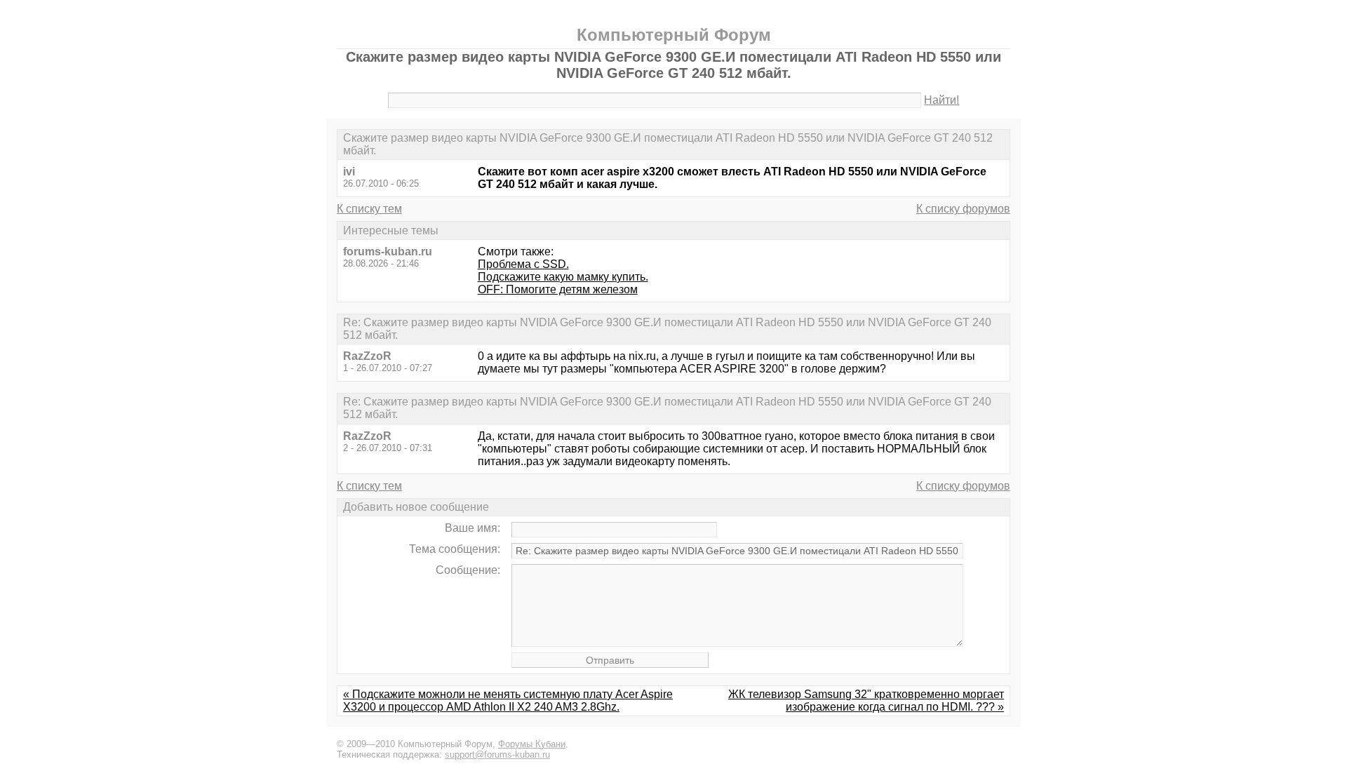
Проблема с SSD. (523, 264)
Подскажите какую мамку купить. (563, 277)
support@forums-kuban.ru (497, 754)
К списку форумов (963, 209)
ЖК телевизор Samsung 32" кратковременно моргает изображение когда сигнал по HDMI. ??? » (866, 700)
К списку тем (369, 209)
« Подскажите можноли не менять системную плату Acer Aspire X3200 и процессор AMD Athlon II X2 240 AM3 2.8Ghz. (508, 700)
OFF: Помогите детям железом (558, 289)
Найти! (941, 100)
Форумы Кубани (531, 744)
